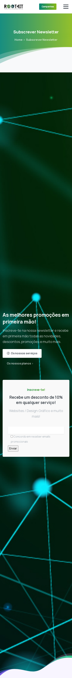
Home (18, 40)
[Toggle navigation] (65, 7)
